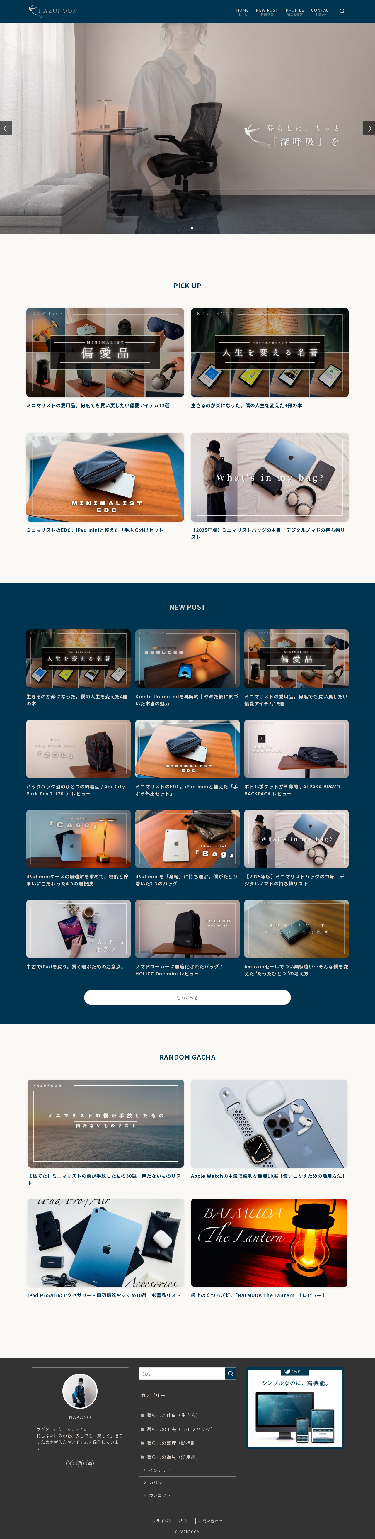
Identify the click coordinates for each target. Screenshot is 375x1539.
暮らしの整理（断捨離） (174, 1442)
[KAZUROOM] (56, 11)
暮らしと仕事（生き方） (174, 1414)
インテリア (160, 1470)
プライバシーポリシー (172, 1520)
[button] (183, 228)
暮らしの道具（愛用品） (174, 1456)
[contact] (90, 1463)
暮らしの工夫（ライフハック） (181, 1429)
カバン (155, 1482)
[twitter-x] (70, 1463)
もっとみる (187, 997)
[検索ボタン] (342, 11)
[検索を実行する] (230, 1373)
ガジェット (160, 1495)
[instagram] (80, 1463)
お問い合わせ (211, 1520)
